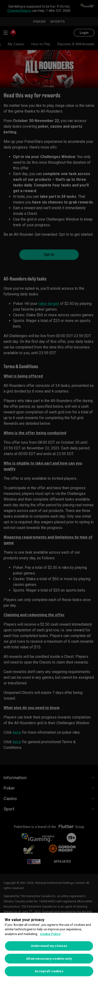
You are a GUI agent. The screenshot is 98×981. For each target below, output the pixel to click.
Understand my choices (49, 946)
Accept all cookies (49, 971)
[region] (49, 947)
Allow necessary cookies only (49, 958)
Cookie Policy (50, 934)
